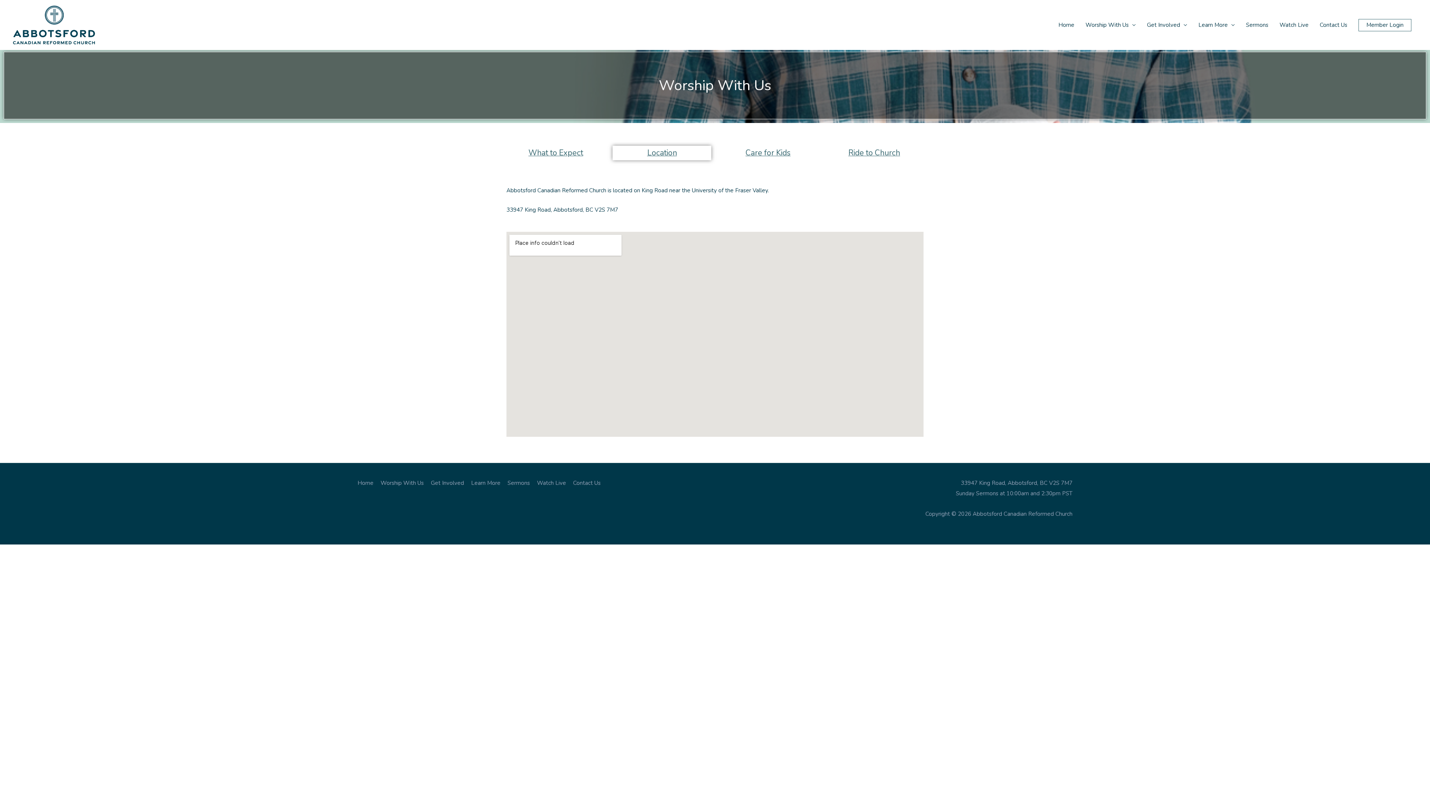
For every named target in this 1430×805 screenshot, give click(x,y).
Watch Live (1294, 25)
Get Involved (1163, 25)
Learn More (1213, 25)
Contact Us (1333, 25)
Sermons (1257, 25)
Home (1066, 25)
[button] (1384, 25)
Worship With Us (1107, 25)
